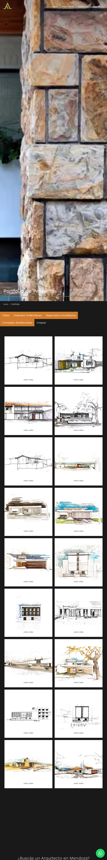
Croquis (41, 322)
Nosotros (83, 6)
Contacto (98, 6)
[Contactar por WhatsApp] (100, 853)
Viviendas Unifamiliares (28, 315)
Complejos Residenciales (17, 322)
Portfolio (67, 6)
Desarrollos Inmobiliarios (61, 315)
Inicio (55, 6)
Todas (5, 315)
